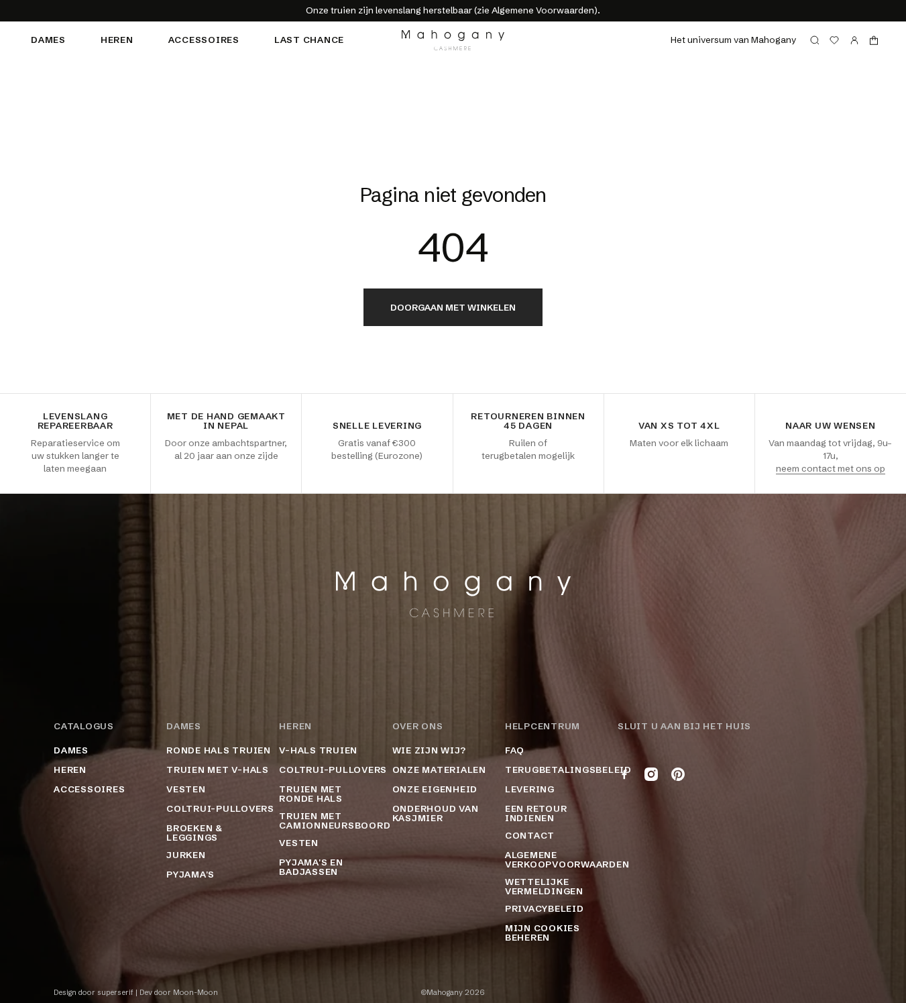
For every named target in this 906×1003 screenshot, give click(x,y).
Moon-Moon (195, 992)
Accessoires (203, 39)
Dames (48, 39)
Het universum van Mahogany (733, 39)
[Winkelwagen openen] (873, 40)
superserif (115, 992)
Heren (117, 39)
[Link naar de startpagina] (453, 40)
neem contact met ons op (830, 468)
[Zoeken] (814, 40)
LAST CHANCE (309, 39)
